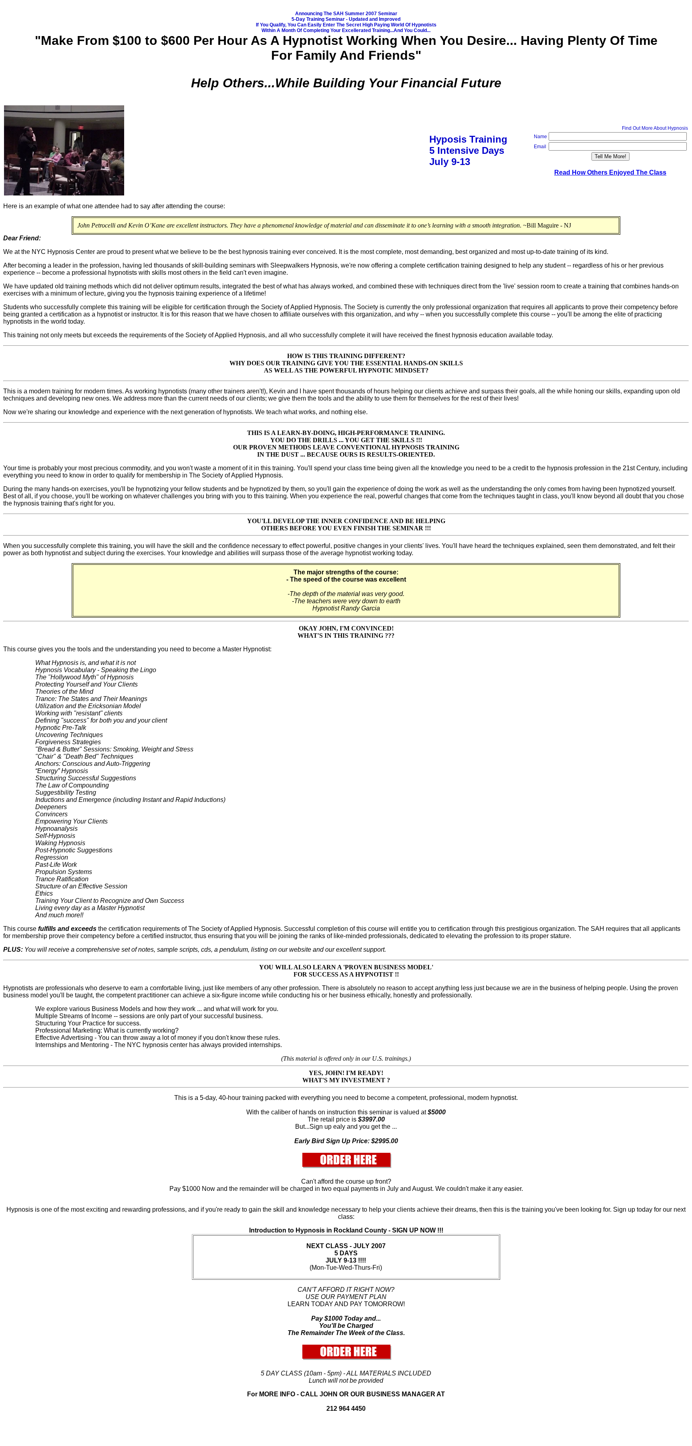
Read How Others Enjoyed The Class (610, 172)
